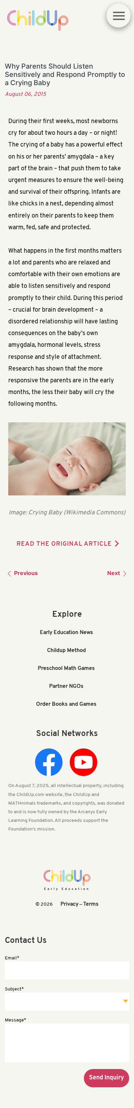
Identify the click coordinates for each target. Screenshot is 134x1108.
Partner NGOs (66, 686)
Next (114, 573)
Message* (15, 1020)
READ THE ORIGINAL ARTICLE (64, 544)
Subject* (14, 989)
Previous (25, 573)
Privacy (69, 904)
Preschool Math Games (66, 668)
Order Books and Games (66, 704)
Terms (91, 904)
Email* (12, 958)
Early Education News (66, 632)
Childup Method (66, 650)
